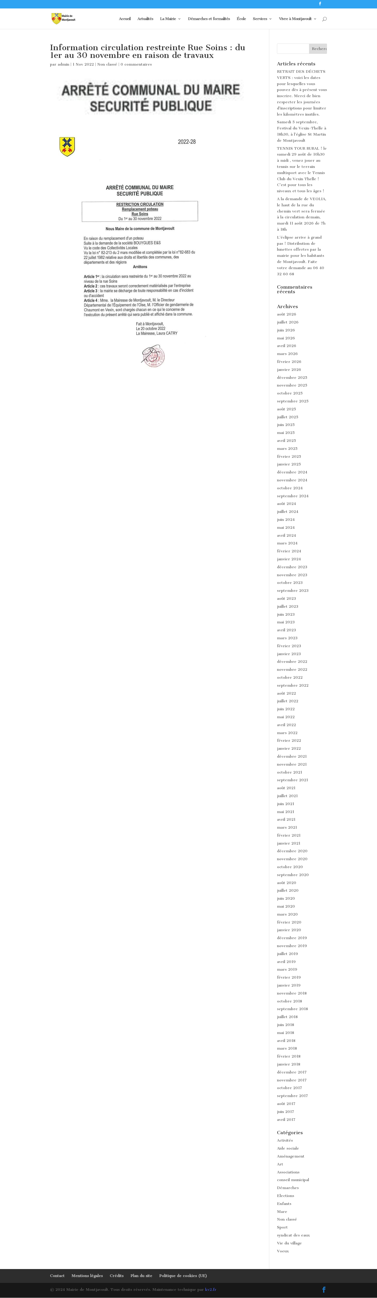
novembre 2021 (292, 764)
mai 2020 (286, 906)
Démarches (288, 1187)
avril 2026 (286, 345)
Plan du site (141, 1275)
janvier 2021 (288, 843)
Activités (285, 1140)
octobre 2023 (290, 582)
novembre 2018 (292, 993)
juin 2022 (286, 709)
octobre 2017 (289, 1088)
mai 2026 (286, 338)
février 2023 (289, 646)
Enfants (284, 1203)
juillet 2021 (287, 796)
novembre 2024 (292, 480)
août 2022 (286, 693)
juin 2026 (286, 330)
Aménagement (290, 1156)
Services (260, 19)
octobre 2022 (290, 677)
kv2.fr (210, 1289)
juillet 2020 (288, 890)
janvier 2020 (289, 930)
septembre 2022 (293, 685)
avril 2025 (286, 440)
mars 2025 (287, 448)
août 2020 (286, 882)
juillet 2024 (287, 511)
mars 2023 (287, 638)
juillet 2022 (287, 701)
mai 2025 (286, 432)
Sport (282, 1227)
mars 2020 (287, 914)
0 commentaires (136, 64)
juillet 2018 (287, 1017)
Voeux (283, 1251)
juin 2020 (286, 898)
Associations (288, 1172)
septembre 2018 (292, 1009)
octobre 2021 (289, 772)
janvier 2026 (289, 369)
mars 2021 (287, 827)
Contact (57, 1275)
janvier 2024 (289, 559)
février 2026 (289, 361)
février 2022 (289, 740)
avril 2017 (286, 1119)
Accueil (125, 19)
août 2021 (286, 788)
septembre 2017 (292, 1095)
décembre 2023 (292, 567)
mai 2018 (285, 1032)
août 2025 (286, 409)
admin (63, 64)
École (241, 19)
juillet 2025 (287, 417)
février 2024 (289, 551)
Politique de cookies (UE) (183, 1275)
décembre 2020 (292, 851)
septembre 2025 (293, 401)
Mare (282, 1211)
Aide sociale (288, 1148)
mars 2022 (287, 733)
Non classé (107, 64)
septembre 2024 (293, 496)
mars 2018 (287, 1048)
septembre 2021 (292, 780)
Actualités (145, 19)
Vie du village (289, 1243)
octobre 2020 (290, 867)
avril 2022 (286, 725)
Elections (285, 1195)
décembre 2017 (292, 1072)
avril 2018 (286, 1040)
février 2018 (289, 1056)
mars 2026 (287, 353)
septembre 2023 (293, 590)
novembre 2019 (292, 946)
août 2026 (286, 314)
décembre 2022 (292, 661)
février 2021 (289, 835)
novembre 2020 (292, 859)
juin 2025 (286, 424)
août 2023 (286, 598)
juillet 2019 (287, 953)
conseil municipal (293, 1180)
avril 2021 (286, 819)
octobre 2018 (289, 1001)
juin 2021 (285, 804)
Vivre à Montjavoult (295, 19)
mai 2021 (285, 811)
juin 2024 (286, 519)
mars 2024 (287, 543)
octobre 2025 (290, 393)
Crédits (117, 1275)
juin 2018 (285, 1024)
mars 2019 (287, 969)
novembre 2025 (292, 385)
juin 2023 (286, 614)
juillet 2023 (287, 606)
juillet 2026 (288, 322)
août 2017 (286, 1103)
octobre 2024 (290, 488)
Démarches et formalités (209, 19)
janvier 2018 (288, 1064)
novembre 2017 (292, 1080)
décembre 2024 (292, 472)
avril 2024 (286, 535)
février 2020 (289, 922)
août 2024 (286, 503)
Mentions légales (87, 1275)
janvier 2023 (289, 654)
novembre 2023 (292, 575)
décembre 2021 (292, 756)
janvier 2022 (289, 748)
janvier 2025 (289, 464)
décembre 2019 (292, 938)
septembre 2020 (293, 875)
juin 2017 (285, 1111)
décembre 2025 (292, 377)
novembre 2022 (292, 669)
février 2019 (289, 977)
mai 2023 (286, 622)
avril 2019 (286, 961)
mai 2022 (286, 717)
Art (280, 1164)
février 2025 (289, 456)
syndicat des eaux (293, 1235)
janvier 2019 (289, 985)
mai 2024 (286, 527)
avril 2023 (286, 630)
